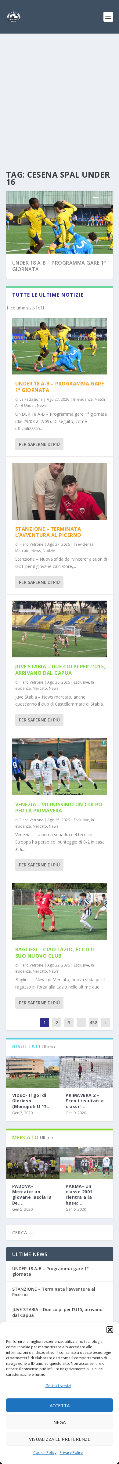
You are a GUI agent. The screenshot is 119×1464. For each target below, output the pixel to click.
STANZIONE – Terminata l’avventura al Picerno (48, 532)
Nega (59, 1422)
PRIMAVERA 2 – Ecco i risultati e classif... (85, 1100)
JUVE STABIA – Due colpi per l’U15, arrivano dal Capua (60, 669)
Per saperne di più (39, 444)
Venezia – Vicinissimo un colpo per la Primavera (59, 807)
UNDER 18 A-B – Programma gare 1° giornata (59, 266)
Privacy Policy (71, 1452)
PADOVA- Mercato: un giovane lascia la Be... (32, 1194)
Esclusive (81, 682)
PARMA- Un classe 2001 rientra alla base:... (79, 1194)
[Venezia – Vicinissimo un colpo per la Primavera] (59, 766)
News (41, 405)
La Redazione (31, 399)
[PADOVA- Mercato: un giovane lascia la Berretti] (33, 1163)
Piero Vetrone (31, 544)
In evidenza (83, 399)
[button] (110, 1330)
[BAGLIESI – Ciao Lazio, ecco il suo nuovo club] (59, 911)
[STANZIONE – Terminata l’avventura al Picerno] (59, 491)
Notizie (49, 550)
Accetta (60, 1405)
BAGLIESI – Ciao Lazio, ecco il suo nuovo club (55, 952)
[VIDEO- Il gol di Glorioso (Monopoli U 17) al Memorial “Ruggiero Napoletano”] (33, 1072)
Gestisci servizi (58, 1385)
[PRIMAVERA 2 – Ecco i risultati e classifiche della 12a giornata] (86, 1072)
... (81, 1022)
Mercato (22, 550)
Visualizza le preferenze (59, 1439)
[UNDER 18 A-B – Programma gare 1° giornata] (59, 346)
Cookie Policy (44, 1452)
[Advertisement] (59, 96)
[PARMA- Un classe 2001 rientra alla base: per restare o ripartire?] (86, 1163)
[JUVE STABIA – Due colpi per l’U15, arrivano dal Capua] (59, 629)
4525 (93, 1027)
